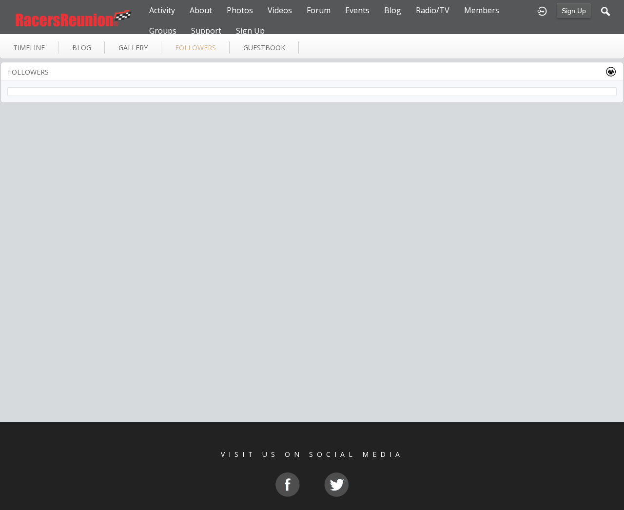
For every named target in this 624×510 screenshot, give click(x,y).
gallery (133, 47)
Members (481, 10)
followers (195, 47)
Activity (162, 10)
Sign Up (574, 11)
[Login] (542, 10)
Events (357, 10)
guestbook (264, 47)
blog (81, 47)
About (201, 10)
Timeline (29, 47)
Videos (280, 10)
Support (206, 30)
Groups (162, 30)
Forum (319, 10)
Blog (392, 10)
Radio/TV (432, 10)
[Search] (605, 10)
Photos (240, 10)
